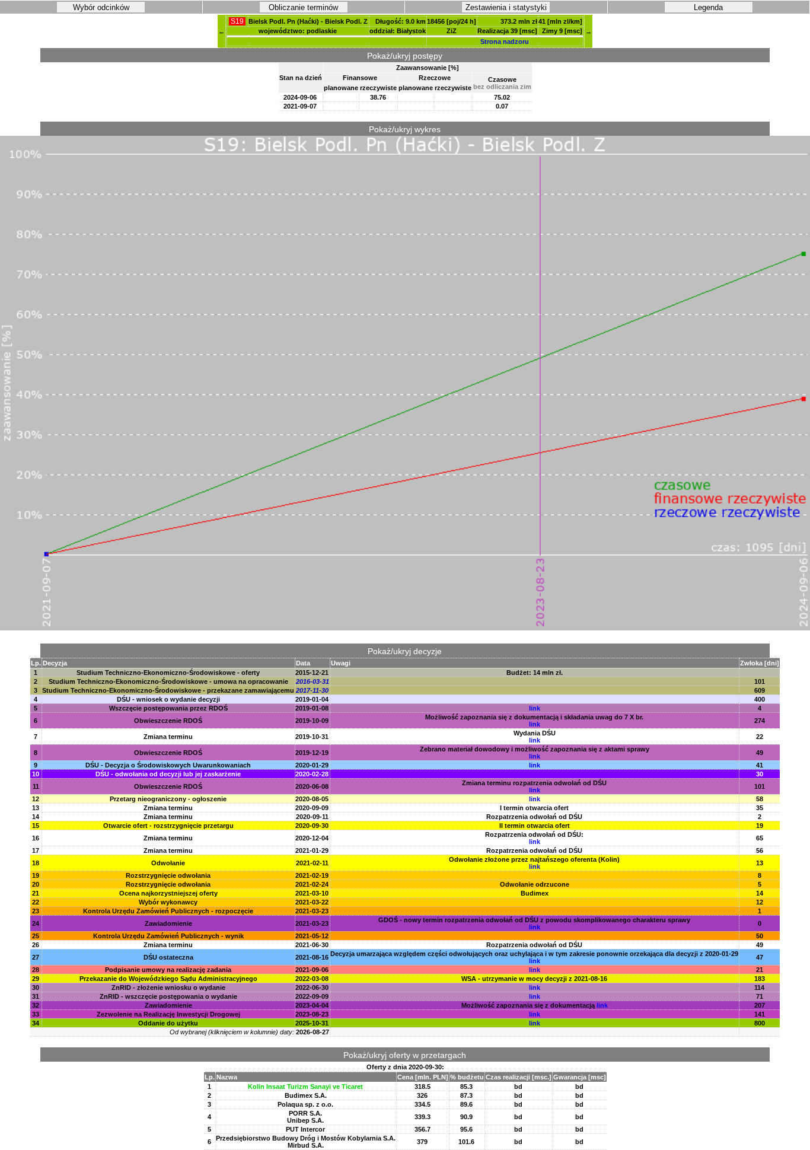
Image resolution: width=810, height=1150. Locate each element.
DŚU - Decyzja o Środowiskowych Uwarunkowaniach (168, 765)
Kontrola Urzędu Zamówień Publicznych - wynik (168, 935)
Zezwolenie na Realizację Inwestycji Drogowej (168, 1014)
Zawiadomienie (168, 923)
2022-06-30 (312, 987)
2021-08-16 (312, 957)
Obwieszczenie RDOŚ (168, 720)
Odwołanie (168, 863)
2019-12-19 (312, 752)
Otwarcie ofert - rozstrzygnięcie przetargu (168, 825)
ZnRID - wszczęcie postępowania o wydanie (168, 996)
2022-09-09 (312, 996)
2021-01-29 (312, 850)
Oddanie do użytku (168, 1023)
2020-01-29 (312, 765)
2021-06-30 (312, 944)
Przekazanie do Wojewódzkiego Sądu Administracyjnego (168, 978)
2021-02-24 (312, 884)
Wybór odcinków (101, 7)
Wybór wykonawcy (168, 902)
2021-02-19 (312, 875)
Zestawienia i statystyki (506, 7)
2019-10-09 (312, 720)
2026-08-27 (312, 1032)
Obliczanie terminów (303, 7)
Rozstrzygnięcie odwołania (168, 875)
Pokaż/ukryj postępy (404, 55)
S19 (237, 21)
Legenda (708, 7)
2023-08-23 (312, 1014)
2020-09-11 (312, 816)
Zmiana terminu (168, 736)
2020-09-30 (312, 825)
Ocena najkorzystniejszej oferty (168, 893)
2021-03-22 (312, 902)
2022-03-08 (312, 978)
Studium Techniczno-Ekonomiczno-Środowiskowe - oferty (168, 672)
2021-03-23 (312, 911)
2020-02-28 (312, 774)
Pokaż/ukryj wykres (405, 129)
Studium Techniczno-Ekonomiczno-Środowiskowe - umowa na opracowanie (168, 681)
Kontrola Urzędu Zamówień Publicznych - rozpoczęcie (168, 911)
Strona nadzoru (504, 41)
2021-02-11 (312, 863)
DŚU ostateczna (168, 957)
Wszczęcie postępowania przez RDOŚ (168, 708)
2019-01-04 (312, 699)
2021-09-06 (312, 969)
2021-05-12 (312, 935)
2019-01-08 (312, 708)
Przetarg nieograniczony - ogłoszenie (168, 798)
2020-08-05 (312, 798)
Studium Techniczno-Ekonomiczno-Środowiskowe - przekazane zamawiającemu (168, 690)
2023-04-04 (312, 1005)
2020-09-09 (312, 807)
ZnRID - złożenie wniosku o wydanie (168, 987)
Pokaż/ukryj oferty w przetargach (404, 1055)
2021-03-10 (312, 893)
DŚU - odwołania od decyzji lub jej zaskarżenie (168, 774)
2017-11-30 (312, 690)
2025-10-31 (312, 1023)
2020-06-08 (312, 786)
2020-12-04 (312, 838)
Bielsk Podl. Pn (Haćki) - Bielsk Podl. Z (308, 21)
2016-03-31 (312, 681)
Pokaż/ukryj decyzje (405, 651)
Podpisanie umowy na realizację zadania (168, 969)
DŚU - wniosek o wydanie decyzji (168, 699)
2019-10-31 (312, 736)
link (534, 708)
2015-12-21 (312, 672)
